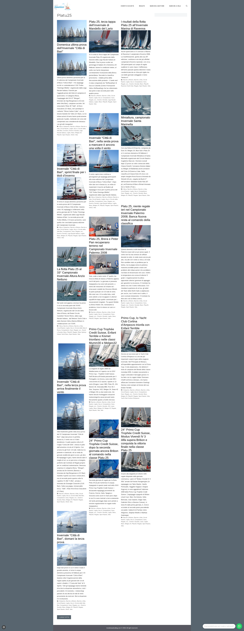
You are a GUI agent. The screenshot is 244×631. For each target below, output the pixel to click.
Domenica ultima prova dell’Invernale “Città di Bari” (72, 48)
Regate (142, 6)
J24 (109, 406)
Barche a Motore (157, 6)
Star (99, 410)
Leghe (69, 132)
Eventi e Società (127, 6)
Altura (61, 126)
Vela (76, 135)
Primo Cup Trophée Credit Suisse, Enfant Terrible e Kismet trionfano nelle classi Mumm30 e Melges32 (103, 336)
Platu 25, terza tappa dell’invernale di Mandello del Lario (102, 25)
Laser (112, 406)
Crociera (65, 130)
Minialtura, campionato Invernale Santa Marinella (135, 121)
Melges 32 (108, 408)
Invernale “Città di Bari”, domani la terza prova (70, 539)
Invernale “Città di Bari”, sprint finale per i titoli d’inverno (71, 172)
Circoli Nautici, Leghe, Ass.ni (68, 128)
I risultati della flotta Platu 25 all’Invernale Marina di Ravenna (134, 25)
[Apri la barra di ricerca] (186, 6)
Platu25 (59, 135)
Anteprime (66, 126)
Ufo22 (72, 135)
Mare (72, 132)
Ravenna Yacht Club (127, 86)
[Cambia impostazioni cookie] (4, 627)
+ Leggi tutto (64, 617)
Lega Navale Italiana (106, 203)
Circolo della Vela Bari (77, 495)
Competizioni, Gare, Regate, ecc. (105, 201)
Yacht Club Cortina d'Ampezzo (130, 398)
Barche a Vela (175, 6)
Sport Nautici (66, 135)
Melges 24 (78, 132)
